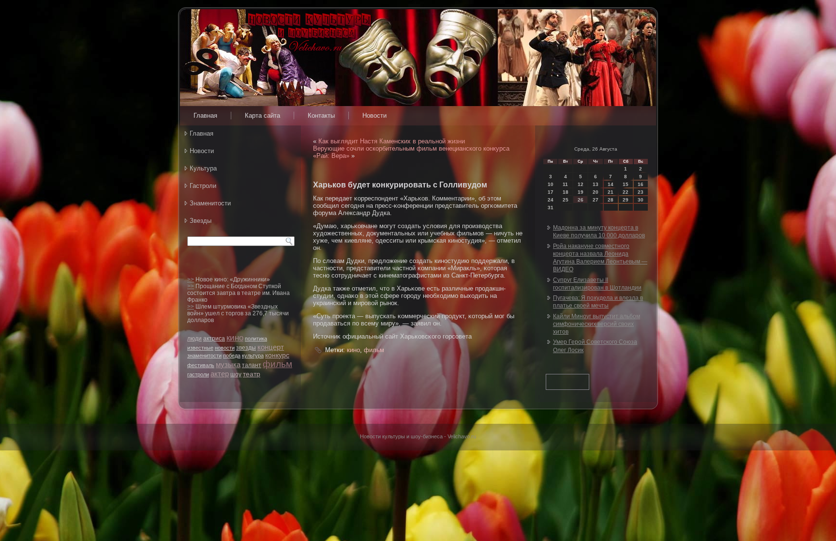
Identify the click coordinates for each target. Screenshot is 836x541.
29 (625, 199)
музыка (228, 364)
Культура (203, 168)
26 (580, 199)
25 (565, 199)
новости (225, 348)
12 (580, 184)
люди (194, 338)
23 (640, 192)
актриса (214, 338)
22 (625, 192)
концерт (270, 347)
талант (251, 365)
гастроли (198, 374)
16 (640, 184)
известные (200, 348)
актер (219, 374)
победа (231, 355)
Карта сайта (262, 115)
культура (253, 355)
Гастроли (203, 185)
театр (251, 374)
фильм (277, 364)
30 (640, 199)
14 (610, 184)
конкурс (277, 355)
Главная (205, 115)
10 (550, 184)
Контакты (321, 115)
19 (580, 192)
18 (565, 192)
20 (595, 192)
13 (595, 184)
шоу (235, 374)
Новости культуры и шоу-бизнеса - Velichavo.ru (418, 436)
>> (190, 279)
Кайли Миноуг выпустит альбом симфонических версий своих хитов (596, 324)
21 (610, 192)
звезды (246, 348)
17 (550, 192)
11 (565, 184)
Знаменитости (210, 203)
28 (610, 199)
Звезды (200, 220)
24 (550, 199)
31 (550, 207)
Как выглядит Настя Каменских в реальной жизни (391, 141)
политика (256, 338)
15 (625, 184)
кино (234, 337)
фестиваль (200, 365)
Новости (374, 115)
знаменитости (204, 355)
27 (595, 199)
